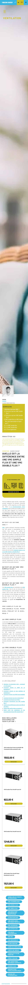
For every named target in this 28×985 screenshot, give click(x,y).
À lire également (11, 429)
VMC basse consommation (12, 933)
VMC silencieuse (13, 925)
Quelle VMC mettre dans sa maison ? (13, 708)
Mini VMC (10, 936)
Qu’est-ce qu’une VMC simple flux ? (14, 412)
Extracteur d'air (13, 917)
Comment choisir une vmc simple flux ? (14, 698)
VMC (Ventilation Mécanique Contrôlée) (14, 962)
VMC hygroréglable (14, 901)
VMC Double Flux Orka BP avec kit (12, 831)
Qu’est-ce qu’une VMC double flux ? (14, 416)
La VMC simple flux (11, 425)
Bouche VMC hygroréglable (12, 975)
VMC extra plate (13, 928)
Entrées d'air (12, 966)
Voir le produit (14, 761)
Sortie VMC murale (13, 950)
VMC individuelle (13, 940)
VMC (3, 527)
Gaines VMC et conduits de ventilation (15, 897)
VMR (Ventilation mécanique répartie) (14, 921)
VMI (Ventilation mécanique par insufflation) (12, 913)
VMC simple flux (13, 908)
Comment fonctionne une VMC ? (12, 699)
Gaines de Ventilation (14, 947)
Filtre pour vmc (12, 943)
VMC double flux (8, 587)
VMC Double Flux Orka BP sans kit (12, 789)
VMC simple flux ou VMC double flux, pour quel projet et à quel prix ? (14, 421)
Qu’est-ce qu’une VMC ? (12, 409)
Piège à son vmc (12, 958)
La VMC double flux (11, 427)
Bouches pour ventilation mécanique (14, 970)
